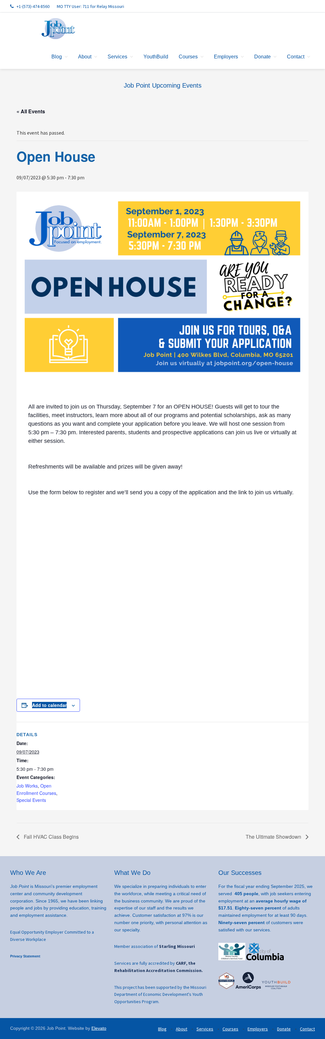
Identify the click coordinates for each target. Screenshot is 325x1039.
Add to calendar (49, 705)
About (181, 1029)
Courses (230, 1029)
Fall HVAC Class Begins (51, 836)
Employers (258, 1029)
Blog (162, 1029)
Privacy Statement (25, 956)
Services (204, 1029)
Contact (307, 1029)
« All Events (31, 111)
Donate (284, 1029)
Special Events (31, 800)
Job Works (27, 786)
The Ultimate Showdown (274, 836)
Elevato (98, 1028)
